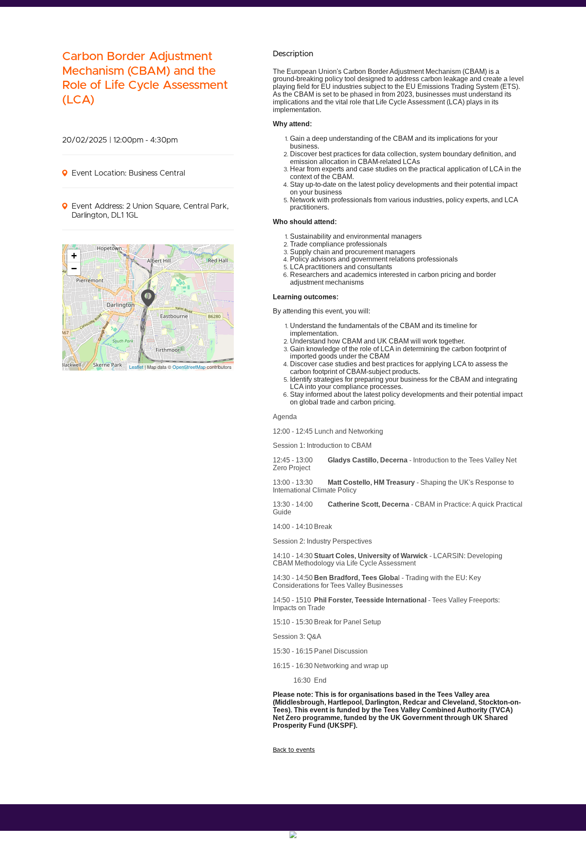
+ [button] (74, 255)
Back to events (294, 750)
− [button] (74, 268)
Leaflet (136, 366)
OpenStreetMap (188, 366)
